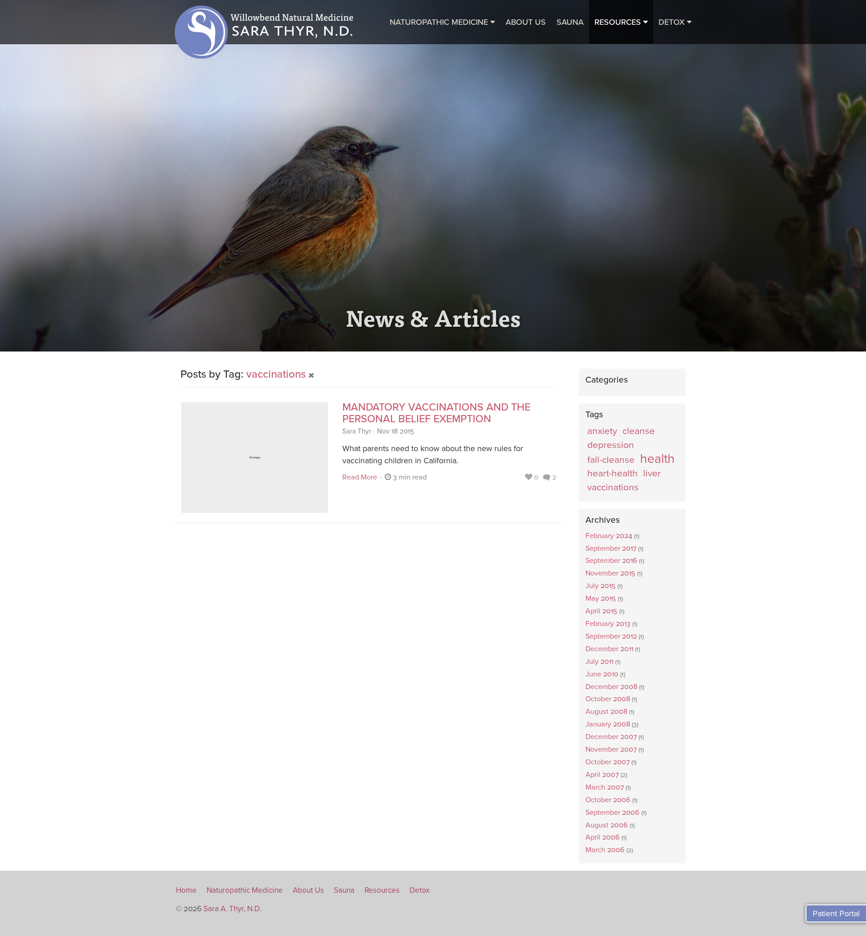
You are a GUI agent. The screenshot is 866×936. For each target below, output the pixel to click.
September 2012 (611, 636)
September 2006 (612, 812)
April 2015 (601, 611)
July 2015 (600, 585)
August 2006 (606, 825)
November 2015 (610, 573)
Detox (419, 890)
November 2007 (611, 749)
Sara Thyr (356, 431)
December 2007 (611, 736)
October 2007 (607, 762)
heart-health (612, 473)
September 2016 (611, 560)
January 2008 (607, 724)
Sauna (344, 890)
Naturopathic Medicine (245, 890)
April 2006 (602, 837)
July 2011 (599, 661)
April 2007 (602, 774)
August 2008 (606, 711)
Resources (382, 890)
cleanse (638, 431)
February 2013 (608, 623)
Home (186, 890)
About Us (526, 22)
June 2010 (601, 674)
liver (652, 473)
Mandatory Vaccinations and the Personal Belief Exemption (436, 413)
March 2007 (604, 787)
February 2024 (608, 535)
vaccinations (277, 374)
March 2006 (605, 849)
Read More (359, 477)
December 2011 (609, 648)
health (657, 459)
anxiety (602, 431)
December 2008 (611, 686)
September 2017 (610, 548)
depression (610, 445)
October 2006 (608, 799)
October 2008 (607, 698)
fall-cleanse (611, 460)
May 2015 (600, 598)
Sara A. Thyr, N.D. (232, 908)
